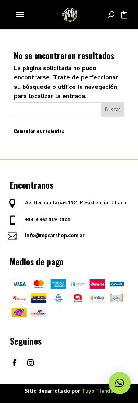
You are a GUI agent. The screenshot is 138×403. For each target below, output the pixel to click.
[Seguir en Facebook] (14, 362)
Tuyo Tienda (97, 392)
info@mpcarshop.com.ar (55, 236)
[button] (120, 383)
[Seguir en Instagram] (30, 362)
